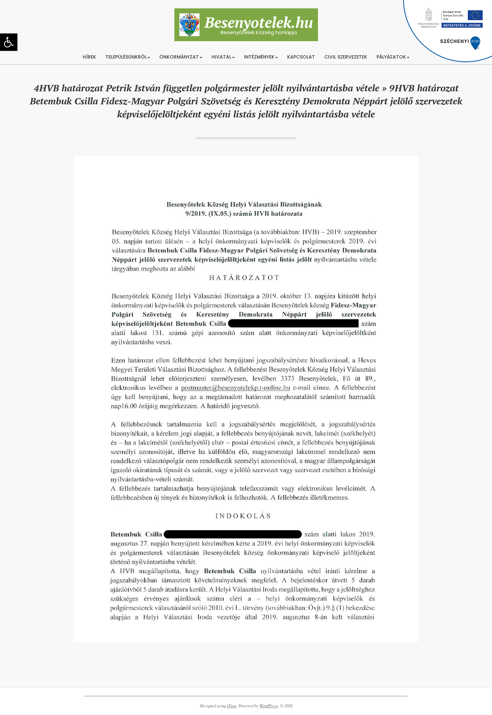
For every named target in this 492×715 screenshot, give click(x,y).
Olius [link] (231, 706)
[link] (8, 42)
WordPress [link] (268, 706)
